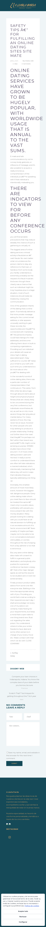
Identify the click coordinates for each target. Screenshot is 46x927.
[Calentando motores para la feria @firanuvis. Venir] (23, 869)
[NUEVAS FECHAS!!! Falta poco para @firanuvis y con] (23, 872)
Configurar (23, 922)
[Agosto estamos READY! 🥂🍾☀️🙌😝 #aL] (23, 875)
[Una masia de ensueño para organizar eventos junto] (23, 884)
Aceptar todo (23, 911)
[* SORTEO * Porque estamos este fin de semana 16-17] (23, 866)
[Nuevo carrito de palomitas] (23, 863)
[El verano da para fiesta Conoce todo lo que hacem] (23, 887)
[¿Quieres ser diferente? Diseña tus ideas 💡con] (23, 843)
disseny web (29, 61)
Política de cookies (32, 906)
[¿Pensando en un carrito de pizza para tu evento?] (23, 881)
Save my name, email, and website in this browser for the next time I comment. (23, 755)
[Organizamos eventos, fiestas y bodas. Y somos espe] (23, 878)
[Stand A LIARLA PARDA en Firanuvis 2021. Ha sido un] (23, 846)
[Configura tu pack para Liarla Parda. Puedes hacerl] (23, 892)
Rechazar (23, 917)
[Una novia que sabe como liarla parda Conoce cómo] (23, 889)
